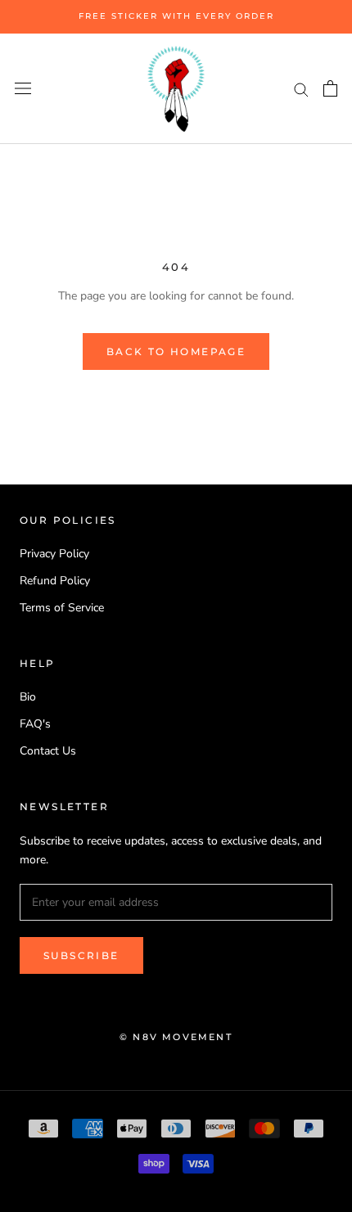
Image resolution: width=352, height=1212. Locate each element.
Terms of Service (62, 607)
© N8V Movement (176, 1037)
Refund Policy (55, 580)
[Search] (301, 89)
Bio (28, 697)
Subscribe (81, 955)
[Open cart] (330, 88)
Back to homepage (176, 351)
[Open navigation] (23, 89)
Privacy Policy (54, 553)
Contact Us (48, 751)
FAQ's (35, 724)
